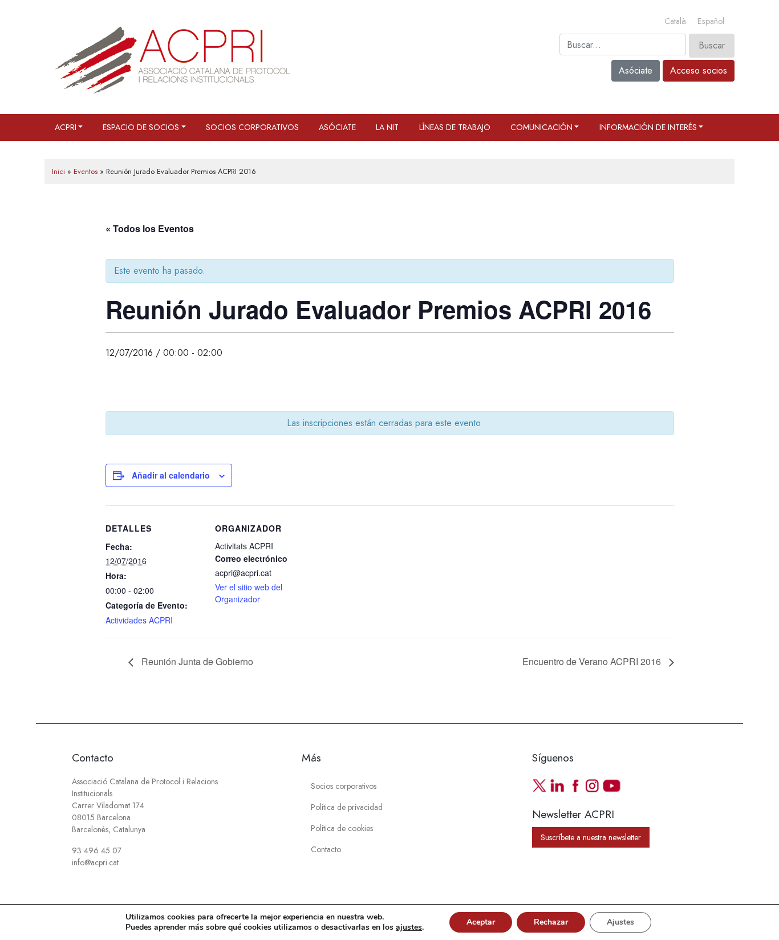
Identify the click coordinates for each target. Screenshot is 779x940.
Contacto (326, 849)
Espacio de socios (141, 127)
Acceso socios (698, 70)
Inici (58, 171)
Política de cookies (342, 828)
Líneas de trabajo (454, 127)
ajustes (409, 927)
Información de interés (648, 127)
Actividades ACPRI (139, 620)
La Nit (387, 127)
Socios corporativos (252, 127)
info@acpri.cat (95, 862)
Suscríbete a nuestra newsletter (591, 837)
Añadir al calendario (171, 475)
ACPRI (65, 127)
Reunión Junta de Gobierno (196, 661)
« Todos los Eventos (150, 228)
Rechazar (551, 922)
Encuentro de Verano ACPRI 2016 (592, 661)
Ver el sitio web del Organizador (248, 593)
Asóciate (635, 70)
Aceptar (480, 922)
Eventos (86, 171)
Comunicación (541, 127)
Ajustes (620, 922)
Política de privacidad (347, 807)
